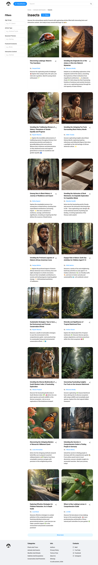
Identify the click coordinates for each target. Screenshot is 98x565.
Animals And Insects (39, 10)
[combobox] (60, 4)
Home (29, 10)
